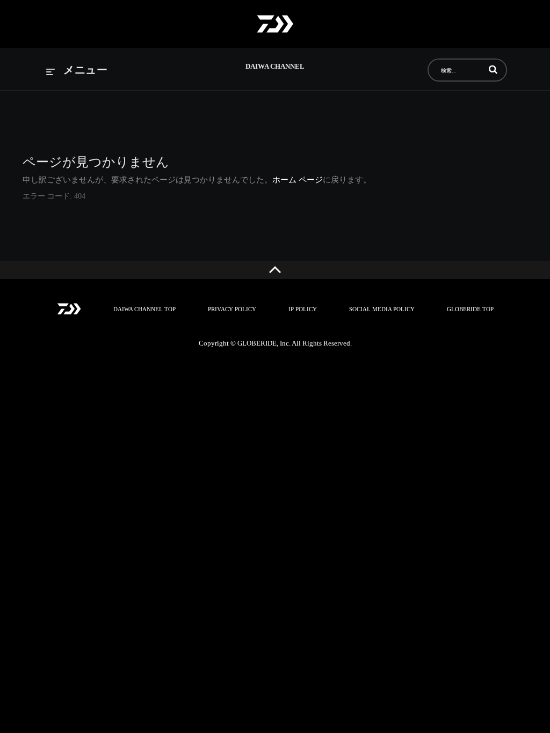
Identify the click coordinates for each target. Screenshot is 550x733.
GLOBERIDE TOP (470, 309)
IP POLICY (302, 309)
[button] (493, 69)
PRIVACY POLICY (232, 309)
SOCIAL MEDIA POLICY (382, 309)
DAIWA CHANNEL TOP (144, 309)
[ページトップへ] (275, 270)
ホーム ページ (297, 179)
